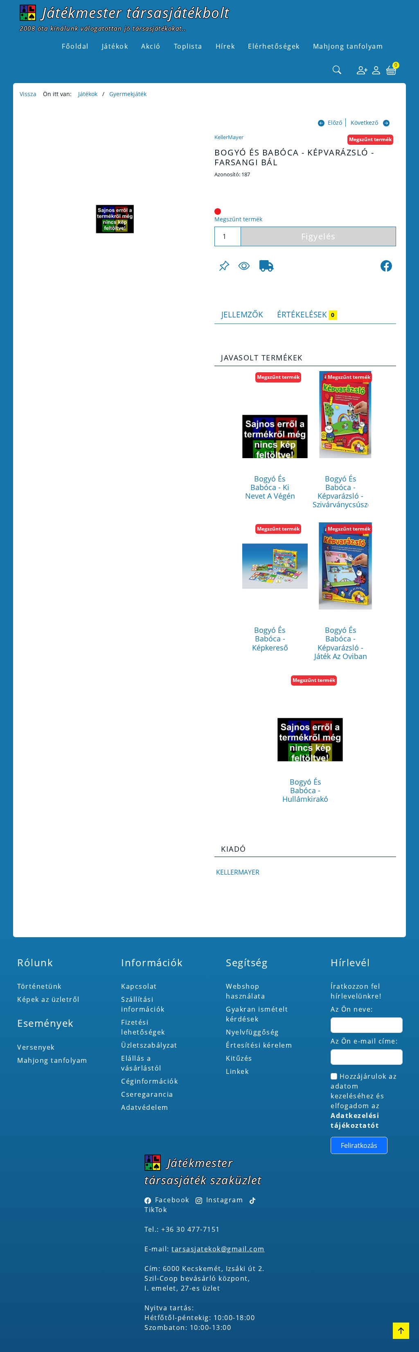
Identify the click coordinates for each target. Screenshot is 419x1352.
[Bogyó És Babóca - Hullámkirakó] (310, 717)
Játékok (87, 94)
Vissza (28, 94)
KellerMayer (228, 137)
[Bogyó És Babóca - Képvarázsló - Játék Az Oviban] (345, 566)
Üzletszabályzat (149, 1045)
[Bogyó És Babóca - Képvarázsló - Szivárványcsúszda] (345, 414)
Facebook (172, 1199)
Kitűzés (239, 1058)
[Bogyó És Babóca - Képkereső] (275, 566)
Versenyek (36, 1047)
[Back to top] (401, 1331)
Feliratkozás (359, 1145)
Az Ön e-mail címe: (364, 1041)
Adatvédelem (145, 1107)
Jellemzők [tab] (242, 314)
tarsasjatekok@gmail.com (218, 1248)
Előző (335, 122)
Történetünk (39, 986)
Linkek (237, 1071)
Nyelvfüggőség (252, 1032)
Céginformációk (149, 1081)
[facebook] (386, 266)
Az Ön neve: (352, 1009)
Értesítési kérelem (259, 1045)
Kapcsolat (139, 986)
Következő (364, 122)
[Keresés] (337, 70)
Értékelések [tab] (305, 314)
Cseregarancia (147, 1094)
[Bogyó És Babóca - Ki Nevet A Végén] (275, 414)
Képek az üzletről (48, 999)
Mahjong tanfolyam (52, 1060)
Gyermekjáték (127, 94)
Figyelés (318, 236)
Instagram (224, 1199)
